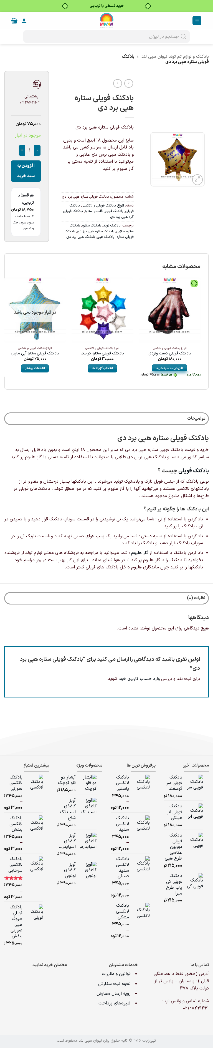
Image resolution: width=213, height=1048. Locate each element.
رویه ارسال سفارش (114, 993)
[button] (196, 20)
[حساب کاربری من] (24, 20)
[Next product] (128, 83)
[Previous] (200, 332)
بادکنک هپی (106, 237)
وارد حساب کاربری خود (139, 679)
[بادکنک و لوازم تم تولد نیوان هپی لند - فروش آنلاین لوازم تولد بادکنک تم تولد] (106, 20)
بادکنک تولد (112, 225)
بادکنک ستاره (91, 225)
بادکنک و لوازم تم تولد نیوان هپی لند (175, 56)
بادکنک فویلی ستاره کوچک (102, 353)
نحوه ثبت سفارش (114, 984)
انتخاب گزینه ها (102, 368)
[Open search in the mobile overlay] (106, 36)
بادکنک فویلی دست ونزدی (169, 353)
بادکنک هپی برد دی (81, 237)
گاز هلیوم (139, 553)
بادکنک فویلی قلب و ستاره (104, 211)
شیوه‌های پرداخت (114, 1003)
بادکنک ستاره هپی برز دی (95, 231)
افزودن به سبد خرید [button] (169, 368)
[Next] (4, 332)
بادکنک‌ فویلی (193, 471)
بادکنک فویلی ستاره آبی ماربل (35, 353)
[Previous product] (117, 83)
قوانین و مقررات (117, 974)
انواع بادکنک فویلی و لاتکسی (103, 205)
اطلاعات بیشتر (35, 368)
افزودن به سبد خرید (26, 170)
